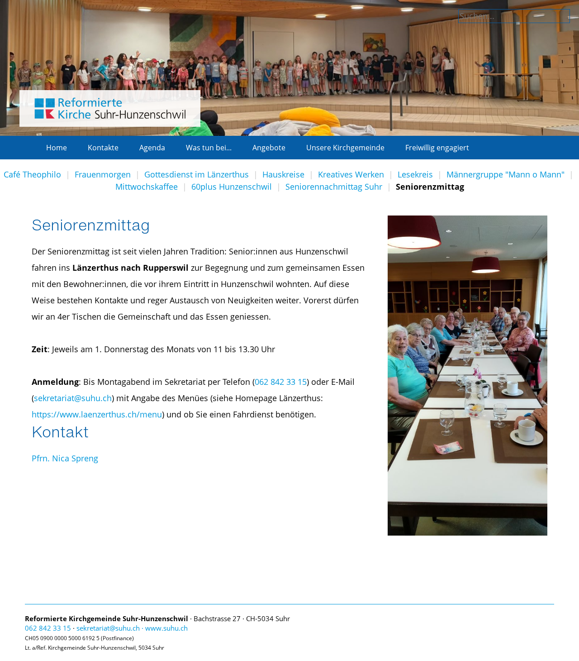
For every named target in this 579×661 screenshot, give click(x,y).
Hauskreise (283, 174)
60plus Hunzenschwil (231, 186)
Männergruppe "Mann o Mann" (505, 174)
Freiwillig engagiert (437, 148)
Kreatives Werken (351, 174)
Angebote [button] (268, 148)
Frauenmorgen (103, 174)
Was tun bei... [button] (209, 148)
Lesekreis (415, 174)
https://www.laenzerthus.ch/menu (97, 414)
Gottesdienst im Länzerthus (196, 174)
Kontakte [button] (103, 148)
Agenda (152, 148)
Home (56, 148)
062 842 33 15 (281, 381)
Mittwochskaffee (146, 186)
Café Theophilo (32, 174)
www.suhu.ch (166, 627)
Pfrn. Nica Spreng (65, 458)
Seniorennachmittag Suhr (333, 186)
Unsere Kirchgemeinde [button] (345, 148)
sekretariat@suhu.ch (73, 398)
